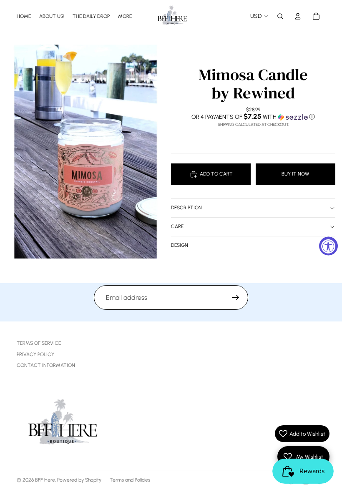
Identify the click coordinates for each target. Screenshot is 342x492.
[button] (253, 117)
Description (186, 208)
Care (177, 226)
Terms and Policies (130, 480)
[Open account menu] (298, 16)
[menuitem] (125, 16)
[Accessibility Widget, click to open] (328, 246)
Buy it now (295, 174)
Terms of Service (39, 343)
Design (179, 245)
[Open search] (280, 16)
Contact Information (46, 365)
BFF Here (45, 480)
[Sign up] (235, 297)
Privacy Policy (35, 354)
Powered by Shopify (79, 480)
